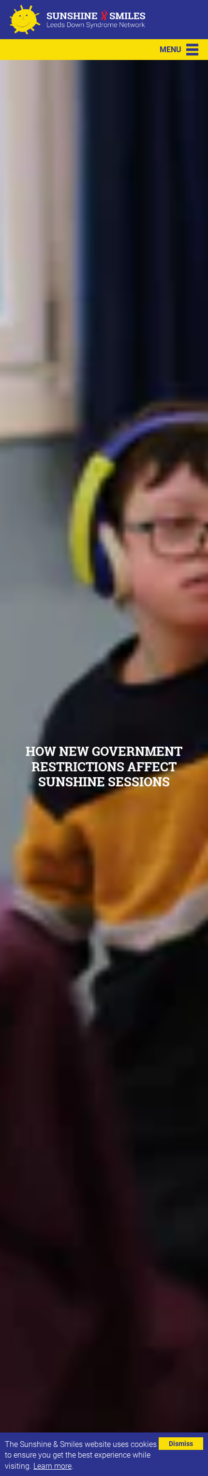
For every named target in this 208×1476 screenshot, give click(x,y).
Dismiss (181, 1443)
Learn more (52, 1466)
